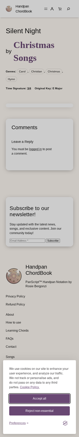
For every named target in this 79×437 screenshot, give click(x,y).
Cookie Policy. (30, 387)
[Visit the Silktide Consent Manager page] (65, 423)
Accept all (39, 398)
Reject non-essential (39, 410)
